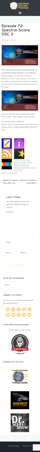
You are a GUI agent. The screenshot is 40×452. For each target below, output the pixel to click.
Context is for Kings (22, 160)
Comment (10, 212)
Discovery (18, 163)
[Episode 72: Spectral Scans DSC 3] (20, 55)
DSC (24, 163)
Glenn (29, 163)
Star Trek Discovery (9, 173)
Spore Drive (31, 168)
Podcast (25, 165)
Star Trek (18, 170)
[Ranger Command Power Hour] (20, 376)
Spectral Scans (20, 168)
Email (8, 253)
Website (23, 253)
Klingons (17, 165)
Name (9, 242)
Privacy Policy (13, 446)
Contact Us (27, 446)
